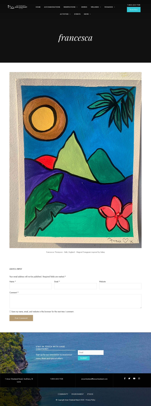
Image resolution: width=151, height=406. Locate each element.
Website (102, 281)
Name (12, 281)
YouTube (134, 378)
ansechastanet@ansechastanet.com (94, 379)
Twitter (129, 378)
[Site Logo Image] (17, 7)
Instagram (139, 378)
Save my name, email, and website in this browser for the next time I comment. (43, 311)
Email (57, 281)
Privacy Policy (90, 400)
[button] (134, 9)
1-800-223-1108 (133, 5)
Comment (14, 292)
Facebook (124, 378)
